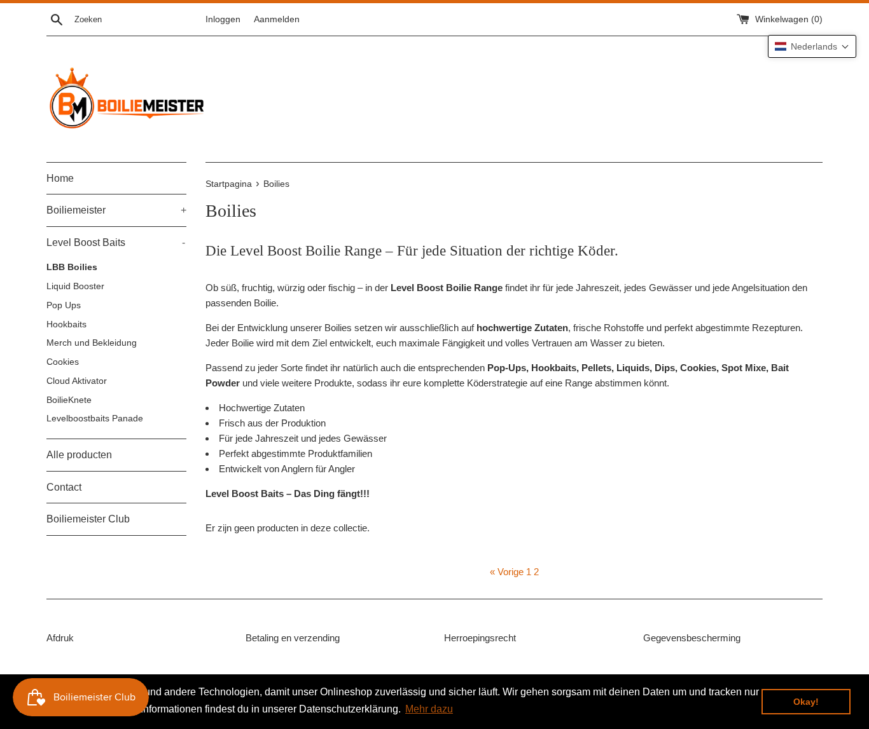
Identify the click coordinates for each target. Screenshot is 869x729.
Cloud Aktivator (76, 381)
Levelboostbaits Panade (94, 418)
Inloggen (222, 19)
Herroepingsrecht (480, 637)
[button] (812, 46)
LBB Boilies (71, 267)
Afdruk (60, 637)
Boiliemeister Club (88, 519)
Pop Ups (63, 305)
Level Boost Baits (115, 242)
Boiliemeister (116, 210)
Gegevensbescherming (691, 637)
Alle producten (79, 454)
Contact (63, 487)
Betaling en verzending (293, 637)
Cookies (62, 362)
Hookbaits (66, 324)
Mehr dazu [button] (429, 709)
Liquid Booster (75, 286)
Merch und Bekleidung (91, 343)
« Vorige (507, 571)
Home (60, 178)
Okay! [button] (806, 702)
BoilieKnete (69, 400)
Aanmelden (277, 19)
